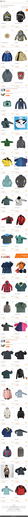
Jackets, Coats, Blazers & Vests (6, 5)
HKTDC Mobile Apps (15, 506)
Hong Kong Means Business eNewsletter (21, 506)
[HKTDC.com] (14, 505)
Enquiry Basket (14, 516)
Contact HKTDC (10, 506)
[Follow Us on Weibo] (15, 509)
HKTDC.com (3, 506)
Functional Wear (12, 5)
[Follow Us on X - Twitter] (13, 509)
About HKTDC (7, 506)
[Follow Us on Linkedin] (14, 509)
